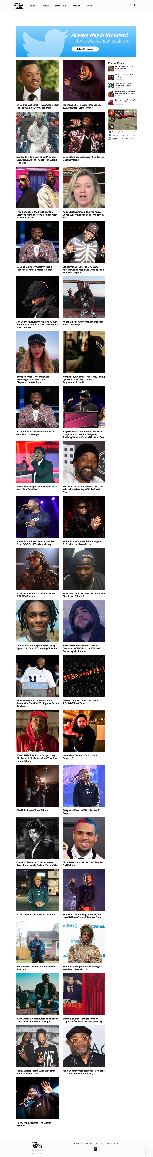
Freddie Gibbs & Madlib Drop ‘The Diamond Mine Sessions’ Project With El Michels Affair (36, 214)
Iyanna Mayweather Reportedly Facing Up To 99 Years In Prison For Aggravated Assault (84, 379)
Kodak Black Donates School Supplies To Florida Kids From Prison (83, 543)
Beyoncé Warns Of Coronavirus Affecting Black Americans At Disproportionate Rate (33, 379)
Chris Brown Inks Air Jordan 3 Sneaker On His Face (83, 864)
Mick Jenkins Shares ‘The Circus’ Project (33, 1124)
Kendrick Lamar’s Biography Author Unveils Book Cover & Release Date (82, 916)
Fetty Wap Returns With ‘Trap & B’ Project (81, 811)
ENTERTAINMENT (60, 6)
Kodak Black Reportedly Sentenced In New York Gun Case (36, 488)
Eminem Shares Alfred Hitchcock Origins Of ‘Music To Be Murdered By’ (83, 1020)
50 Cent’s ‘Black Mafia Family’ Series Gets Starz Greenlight (36, 433)
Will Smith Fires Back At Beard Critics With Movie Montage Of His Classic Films (83, 489)
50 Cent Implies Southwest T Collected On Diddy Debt (83, 158)
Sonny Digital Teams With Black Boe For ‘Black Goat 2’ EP (35, 1072)
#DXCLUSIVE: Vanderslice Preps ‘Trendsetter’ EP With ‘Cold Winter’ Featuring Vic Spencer (82, 648)
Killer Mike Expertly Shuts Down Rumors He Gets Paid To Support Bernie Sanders (37, 703)
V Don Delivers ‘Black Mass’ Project (35, 914)
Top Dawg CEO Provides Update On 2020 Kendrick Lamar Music (82, 106)
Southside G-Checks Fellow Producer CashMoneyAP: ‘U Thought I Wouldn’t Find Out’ (36, 159)
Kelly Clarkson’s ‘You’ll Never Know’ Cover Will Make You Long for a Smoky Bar (83, 214)
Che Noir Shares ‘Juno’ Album (32, 810)
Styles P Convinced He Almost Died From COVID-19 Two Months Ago (35, 543)
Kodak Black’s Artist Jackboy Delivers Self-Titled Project (83, 323)
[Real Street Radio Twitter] (76, 41)
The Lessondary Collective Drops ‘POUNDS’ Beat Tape (80, 702)
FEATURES (46, 6)
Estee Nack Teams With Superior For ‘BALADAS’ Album (36, 595)
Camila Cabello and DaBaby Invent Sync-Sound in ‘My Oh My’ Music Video (37, 864)
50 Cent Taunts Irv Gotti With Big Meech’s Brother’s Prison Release (34, 268)
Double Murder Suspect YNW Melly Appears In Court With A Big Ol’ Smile (36, 647)
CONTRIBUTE (75, 6)
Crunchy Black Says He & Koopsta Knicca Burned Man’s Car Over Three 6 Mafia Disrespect (83, 269)
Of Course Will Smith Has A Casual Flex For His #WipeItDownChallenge (37, 106)
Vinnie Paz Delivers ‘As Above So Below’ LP (80, 757)
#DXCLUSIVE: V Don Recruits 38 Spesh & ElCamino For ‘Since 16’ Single (37, 1020)
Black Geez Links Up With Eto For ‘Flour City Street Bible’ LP (84, 595)
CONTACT (88, 6)
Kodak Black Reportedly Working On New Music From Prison (82, 968)
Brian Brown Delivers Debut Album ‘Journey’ (35, 968)
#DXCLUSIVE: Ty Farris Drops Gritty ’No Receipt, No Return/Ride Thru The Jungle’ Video (36, 758)
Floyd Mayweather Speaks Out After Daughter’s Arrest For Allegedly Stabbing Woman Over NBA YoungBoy (83, 434)
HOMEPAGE (33, 6)
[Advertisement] (76, 18)
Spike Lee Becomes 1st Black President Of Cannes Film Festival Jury (83, 1072)
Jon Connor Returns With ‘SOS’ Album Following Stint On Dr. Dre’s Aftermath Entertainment (37, 324)
